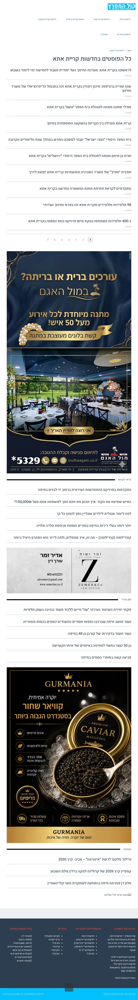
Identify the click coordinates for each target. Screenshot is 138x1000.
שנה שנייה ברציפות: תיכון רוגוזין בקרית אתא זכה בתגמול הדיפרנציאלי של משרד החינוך (71, 88)
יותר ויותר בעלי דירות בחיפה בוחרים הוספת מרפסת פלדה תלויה (84, 525)
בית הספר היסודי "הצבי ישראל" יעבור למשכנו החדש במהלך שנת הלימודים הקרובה (69, 139)
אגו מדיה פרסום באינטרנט (113, 994)
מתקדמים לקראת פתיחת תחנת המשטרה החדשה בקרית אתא (85, 188)
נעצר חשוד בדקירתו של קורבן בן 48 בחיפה (99, 633)
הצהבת (127, 849)
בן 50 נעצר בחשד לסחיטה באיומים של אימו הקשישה (91, 645)
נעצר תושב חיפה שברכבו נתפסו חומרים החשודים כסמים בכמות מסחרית (77, 621)
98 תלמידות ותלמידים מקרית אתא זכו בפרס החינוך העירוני (87, 204)
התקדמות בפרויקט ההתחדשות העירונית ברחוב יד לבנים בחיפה (84, 489)
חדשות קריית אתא (85, 939)
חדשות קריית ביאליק (84, 943)
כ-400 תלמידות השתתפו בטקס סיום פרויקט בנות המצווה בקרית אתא (79, 221)
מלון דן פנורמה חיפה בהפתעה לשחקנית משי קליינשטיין (89, 883)
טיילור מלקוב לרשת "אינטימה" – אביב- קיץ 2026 (94, 859)
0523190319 (29, 994)
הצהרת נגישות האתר (125, 978)
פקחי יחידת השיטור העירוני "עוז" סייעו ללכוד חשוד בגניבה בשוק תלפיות (77, 609)
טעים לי (90, 953)
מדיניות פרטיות (8, 994)
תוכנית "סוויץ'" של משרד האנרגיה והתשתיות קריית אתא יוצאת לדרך (80, 172)
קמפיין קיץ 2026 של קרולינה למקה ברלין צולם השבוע (91, 871)
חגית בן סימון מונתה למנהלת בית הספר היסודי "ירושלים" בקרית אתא (80, 155)
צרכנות (56, 946)
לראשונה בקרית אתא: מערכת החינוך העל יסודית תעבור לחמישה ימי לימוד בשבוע (70, 70)
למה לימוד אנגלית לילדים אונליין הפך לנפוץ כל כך (94, 513)
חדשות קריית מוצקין (84, 946)
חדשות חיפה (88, 936)
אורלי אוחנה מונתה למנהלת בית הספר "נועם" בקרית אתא (89, 107)
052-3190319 (128, 971)
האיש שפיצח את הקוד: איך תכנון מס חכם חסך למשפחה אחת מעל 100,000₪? (72, 501)
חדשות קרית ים (86, 950)
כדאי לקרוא (124, 479)
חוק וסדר (126, 599)
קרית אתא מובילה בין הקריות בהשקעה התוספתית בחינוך (89, 123)
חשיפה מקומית (52, 936)
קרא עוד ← (127, 76)
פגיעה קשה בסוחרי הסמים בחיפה (106, 657)
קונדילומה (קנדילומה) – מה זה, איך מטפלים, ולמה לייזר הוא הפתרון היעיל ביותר (72, 537)
